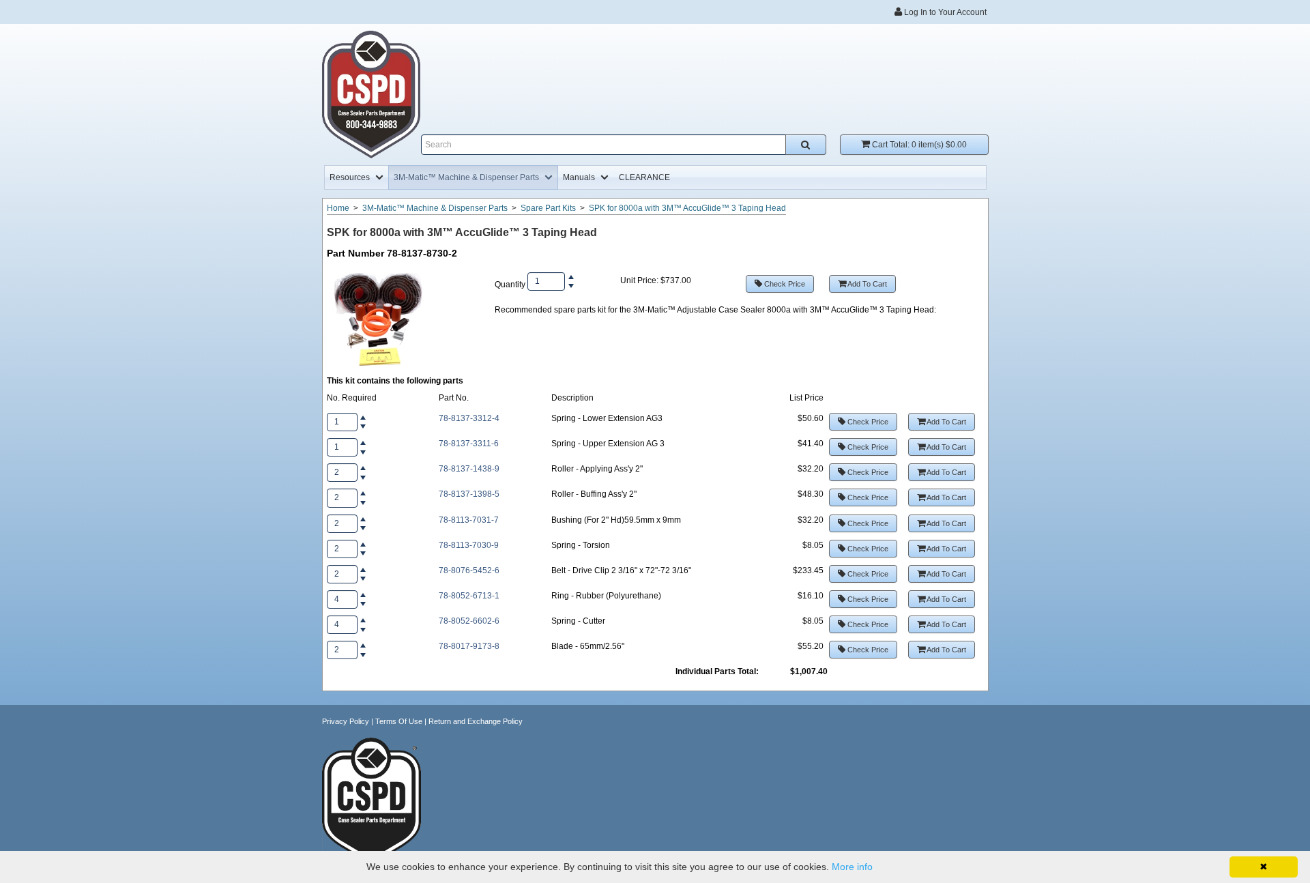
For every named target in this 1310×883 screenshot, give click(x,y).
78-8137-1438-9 (469, 469)
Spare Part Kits (548, 208)
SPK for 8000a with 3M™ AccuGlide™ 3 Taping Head (687, 208)
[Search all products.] (805, 144)
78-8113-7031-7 (469, 520)
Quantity (510, 284)
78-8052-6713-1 (469, 595)
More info (852, 866)
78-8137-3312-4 (469, 418)
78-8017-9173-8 (469, 646)
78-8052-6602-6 (469, 621)
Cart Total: (918, 144)
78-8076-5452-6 (469, 570)
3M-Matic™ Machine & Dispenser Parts (435, 208)
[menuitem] (356, 177)
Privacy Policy (345, 721)
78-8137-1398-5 (469, 494)
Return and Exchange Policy (475, 721)
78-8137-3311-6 (469, 443)
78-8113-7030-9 (469, 545)
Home (338, 208)
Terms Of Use (398, 721)
